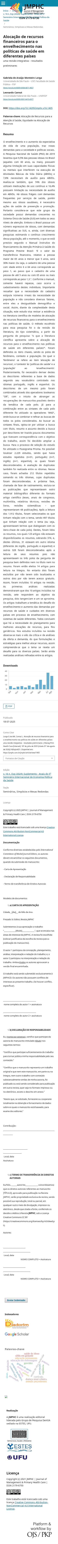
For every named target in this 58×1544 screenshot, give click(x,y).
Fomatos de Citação (14, 758)
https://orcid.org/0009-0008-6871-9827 (18, 88)
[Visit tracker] (6, 1397)
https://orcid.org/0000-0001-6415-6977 (18, 99)
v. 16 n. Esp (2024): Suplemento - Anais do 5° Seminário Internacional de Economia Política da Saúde (26, 17)
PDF (10, 706)
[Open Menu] (3, 3)
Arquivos (16, 10)
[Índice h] (17, 1335)
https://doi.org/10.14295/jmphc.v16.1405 (31, 108)
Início (5, 10)
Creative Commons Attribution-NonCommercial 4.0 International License (29, 831)
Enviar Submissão (16, 1300)
